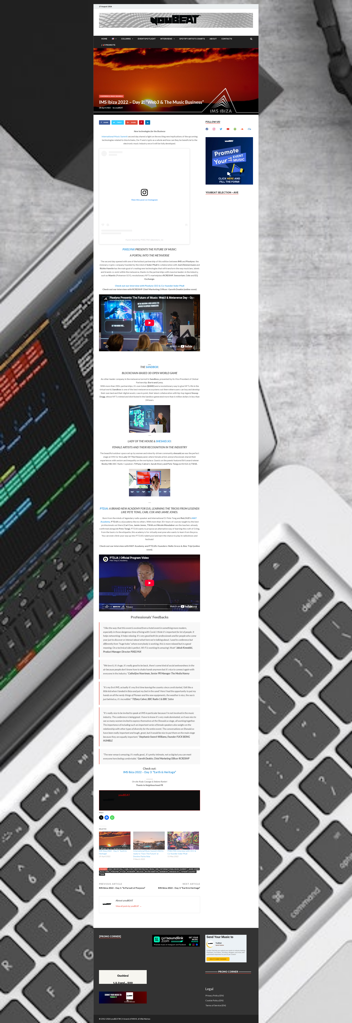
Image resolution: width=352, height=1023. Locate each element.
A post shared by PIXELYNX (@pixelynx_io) (144, 240)
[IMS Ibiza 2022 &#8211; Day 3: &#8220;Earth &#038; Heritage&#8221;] (114, 841)
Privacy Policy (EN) (214, 995)
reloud (140, 872)
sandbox (164, 872)
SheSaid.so (174, 872)
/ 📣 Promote (108, 45)
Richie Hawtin (151, 872)
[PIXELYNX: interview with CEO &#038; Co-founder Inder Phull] (183, 841)
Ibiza (151, 869)
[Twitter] (221, 128)
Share (106, 122)
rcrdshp (131, 872)
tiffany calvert (188, 872)
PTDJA (104, 508)
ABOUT (213, 39)
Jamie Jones (194, 869)
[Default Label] (228, 128)
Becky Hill (118, 869)
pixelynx (115, 872)
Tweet (119, 122)
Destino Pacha (141, 869)
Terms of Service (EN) (215, 1005)
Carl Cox (128, 869)
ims (157, 869)
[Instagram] (214, 128)
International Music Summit (115, 136)
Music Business (117, 96)
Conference (105, 96)
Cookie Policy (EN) (214, 1000)
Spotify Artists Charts (192, 39)
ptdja (123, 872)
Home (104, 39)
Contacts (226, 39)
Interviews (166, 39)
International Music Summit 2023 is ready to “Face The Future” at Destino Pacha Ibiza (148, 854)
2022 (110, 869)
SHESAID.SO (163, 441)
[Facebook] (207, 128)
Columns (126, 39)
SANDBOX (152, 367)
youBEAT (119, 108)
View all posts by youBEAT (129, 906)
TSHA (102, 874)
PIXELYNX (129, 249)
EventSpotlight (147, 39)
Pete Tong (104, 872)
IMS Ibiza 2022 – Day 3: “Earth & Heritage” (149, 772)
